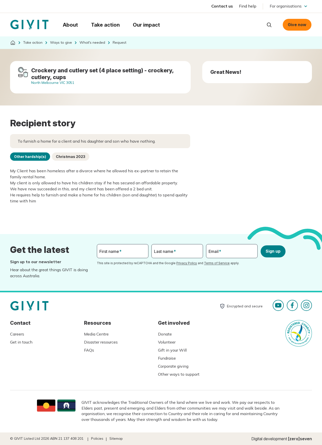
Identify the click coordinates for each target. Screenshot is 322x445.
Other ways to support (178, 374)
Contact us (222, 6)
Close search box (256, 24)
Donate (165, 334)
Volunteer (167, 342)
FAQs (89, 350)
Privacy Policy (186, 263)
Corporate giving (173, 366)
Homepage (29, 25)
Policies (97, 438)
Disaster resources (101, 342)
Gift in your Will (172, 350)
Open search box (269, 24)
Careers (17, 334)
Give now (297, 24)
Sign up (273, 251)
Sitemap (116, 438)
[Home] (13, 42)
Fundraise (167, 358)
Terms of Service (217, 263)
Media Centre (96, 334)
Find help (247, 6)
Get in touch (21, 342)
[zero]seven (300, 438)
